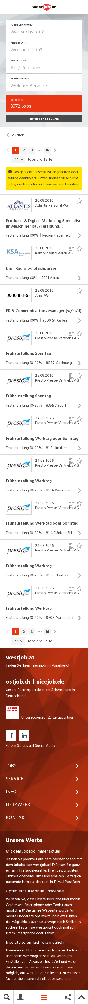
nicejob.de (50, 682)
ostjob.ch (18, 682)
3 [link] (32, 150)
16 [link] (47, 150)
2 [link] (24, 150)
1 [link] (15, 150)
